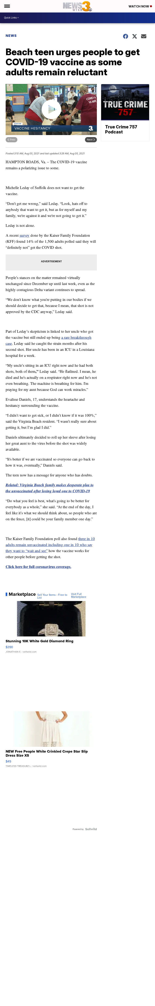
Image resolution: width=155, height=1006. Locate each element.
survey (24, 235)
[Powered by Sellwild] (91, 829)
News (11, 36)
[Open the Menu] (6, 6)
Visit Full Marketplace (78, 595)
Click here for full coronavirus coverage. (38, 566)
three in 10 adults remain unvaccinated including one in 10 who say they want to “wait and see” (50, 544)
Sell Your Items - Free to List (52, 596)
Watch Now (139, 6)
